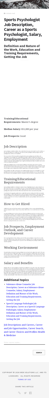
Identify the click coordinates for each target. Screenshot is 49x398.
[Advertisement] (24, 86)
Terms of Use (24, 379)
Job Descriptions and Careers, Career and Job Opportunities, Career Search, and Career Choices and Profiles (24, 328)
